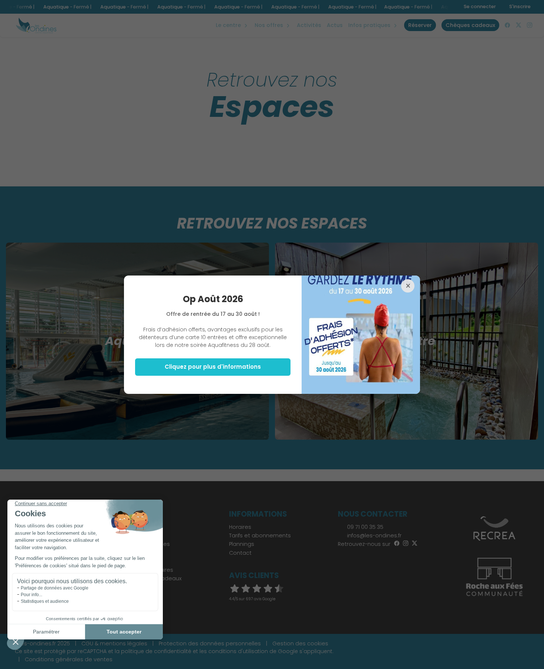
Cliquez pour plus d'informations (213, 367)
